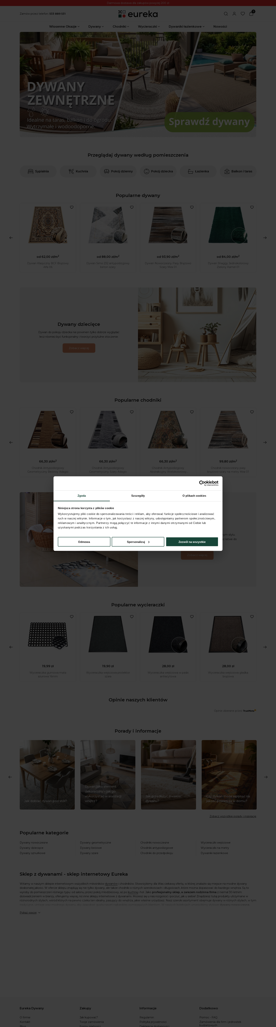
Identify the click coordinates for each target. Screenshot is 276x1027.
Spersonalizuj (136, 541)
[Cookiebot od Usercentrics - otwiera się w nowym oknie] (202, 483)
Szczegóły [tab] (138, 495)
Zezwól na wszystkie (192, 541)
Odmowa (84, 541)
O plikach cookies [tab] (194, 495)
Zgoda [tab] (82, 495)
